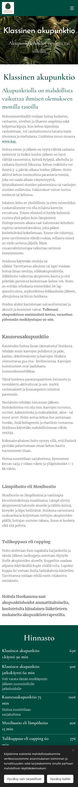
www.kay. (9, 141)
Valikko (72, 8)
